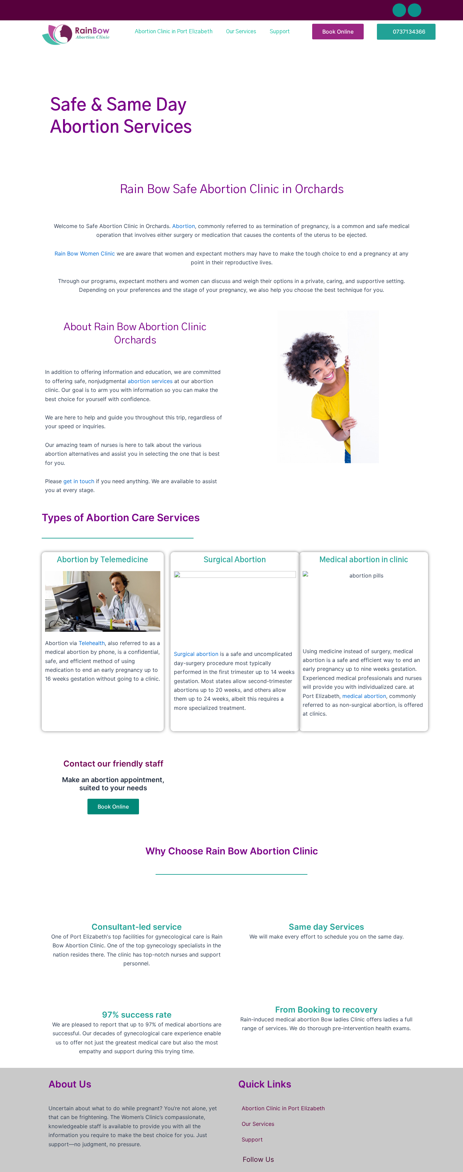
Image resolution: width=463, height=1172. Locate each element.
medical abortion (364, 696)
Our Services (241, 31)
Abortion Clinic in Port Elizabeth (174, 31)
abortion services (151, 381)
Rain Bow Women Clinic (85, 253)
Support (280, 31)
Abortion (183, 226)
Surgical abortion (196, 653)
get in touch (78, 481)
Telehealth (92, 643)
